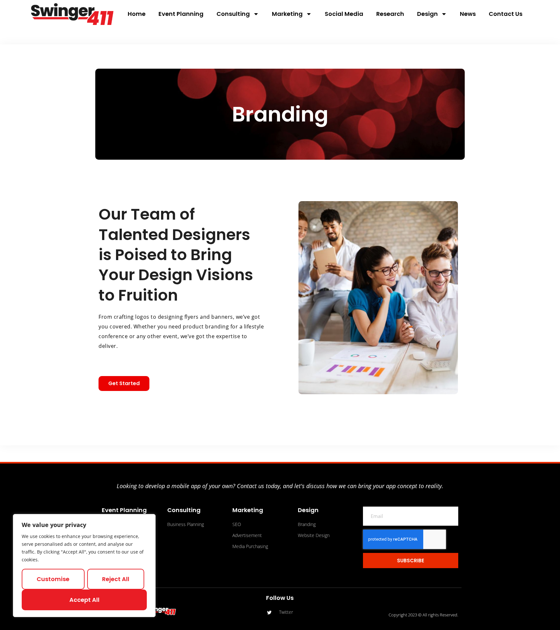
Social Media (344, 14)
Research (390, 14)
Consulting (233, 14)
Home (137, 14)
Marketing (287, 14)
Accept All (84, 600)
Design (427, 14)
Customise (53, 579)
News (468, 14)
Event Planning (181, 14)
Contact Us (505, 14)
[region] (84, 565)
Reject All (115, 579)
